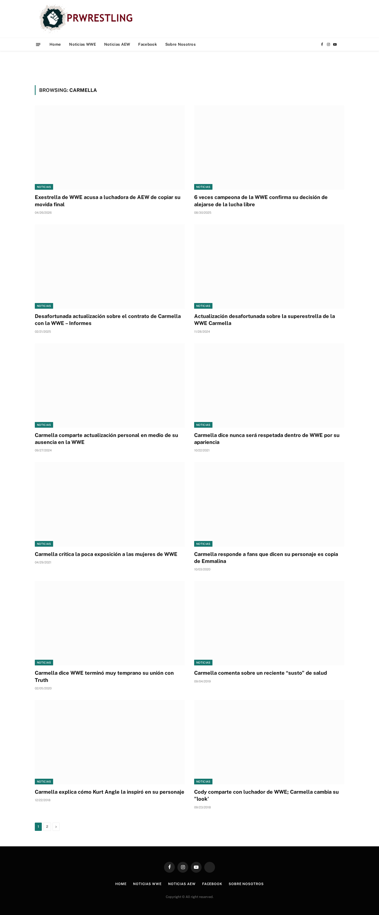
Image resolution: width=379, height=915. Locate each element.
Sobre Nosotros (180, 44)
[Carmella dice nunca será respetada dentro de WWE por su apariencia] (269, 385)
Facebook (147, 44)
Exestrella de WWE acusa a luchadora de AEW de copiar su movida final (107, 200)
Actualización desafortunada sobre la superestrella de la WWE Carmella (264, 319)
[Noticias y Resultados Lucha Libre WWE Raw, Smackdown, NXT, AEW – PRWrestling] (87, 19)
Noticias (44, 186)
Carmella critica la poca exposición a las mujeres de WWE (106, 554)
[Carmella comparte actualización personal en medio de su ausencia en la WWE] (110, 385)
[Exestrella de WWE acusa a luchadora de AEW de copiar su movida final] (110, 147)
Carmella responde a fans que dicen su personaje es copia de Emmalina (266, 557)
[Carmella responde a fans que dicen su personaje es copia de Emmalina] (269, 504)
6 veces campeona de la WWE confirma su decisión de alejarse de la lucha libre (261, 200)
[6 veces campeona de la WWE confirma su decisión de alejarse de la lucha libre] (269, 147)
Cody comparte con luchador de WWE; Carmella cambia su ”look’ (266, 795)
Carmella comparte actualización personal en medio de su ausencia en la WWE (106, 438)
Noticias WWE (82, 44)
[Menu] (38, 44)
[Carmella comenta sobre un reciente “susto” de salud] (269, 623)
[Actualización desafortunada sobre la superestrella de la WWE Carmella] (269, 266)
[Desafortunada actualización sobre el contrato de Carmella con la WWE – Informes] (110, 266)
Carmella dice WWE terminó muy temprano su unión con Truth (104, 676)
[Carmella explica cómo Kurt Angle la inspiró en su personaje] (110, 742)
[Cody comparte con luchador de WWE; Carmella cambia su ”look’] (269, 742)
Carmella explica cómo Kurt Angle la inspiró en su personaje (109, 792)
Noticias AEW (117, 44)
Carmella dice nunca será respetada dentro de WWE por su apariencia (267, 438)
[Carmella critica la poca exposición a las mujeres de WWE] (110, 504)
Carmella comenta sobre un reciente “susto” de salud (260, 673)
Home (55, 44)
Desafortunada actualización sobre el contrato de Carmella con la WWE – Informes (108, 319)
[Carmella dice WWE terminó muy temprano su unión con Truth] (110, 623)
